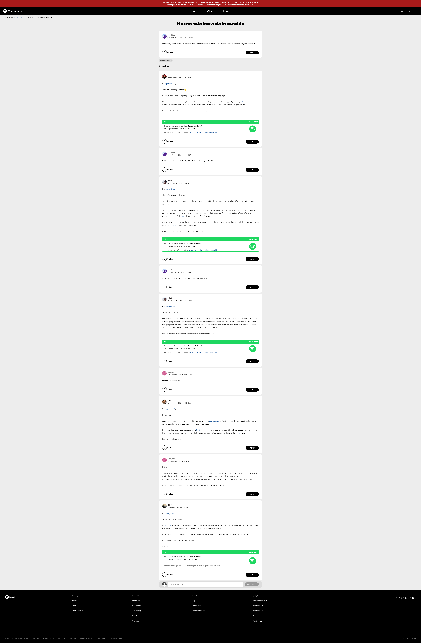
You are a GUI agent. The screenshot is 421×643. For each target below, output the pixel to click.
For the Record (77, 610)
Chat (210, 11)
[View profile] (164, 36)
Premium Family (259, 610)
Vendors (135, 621)
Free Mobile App (198, 610)
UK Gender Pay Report (116, 638)
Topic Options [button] (165, 60)
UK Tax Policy (101, 638)
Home (15, 17)
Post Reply (251, 584)
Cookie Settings (49, 638)
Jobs (74, 605)
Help (194, 11)
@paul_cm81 (170, 409)
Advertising (136, 610)
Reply (252, 52)
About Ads (61, 638)
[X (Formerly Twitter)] (406, 597)
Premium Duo (258, 605)
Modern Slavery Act (86, 638)
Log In (409, 11)
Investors (135, 616)
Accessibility (73, 638)
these (244, 102)
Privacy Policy (35, 638)
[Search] (402, 11)
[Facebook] (413, 597)
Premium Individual (260, 600)
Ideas (226, 11)
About (74, 600)
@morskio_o (170, 83)
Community (15, 11)
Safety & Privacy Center (20, 638)
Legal (7, 638)
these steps (224, 5)
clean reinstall (214, 421)
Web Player (196, 605)
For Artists (136, 600)
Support (195, 600)
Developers (136, 605)
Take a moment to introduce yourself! (202, 132)
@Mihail (199, 430)
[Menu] (416, 11)
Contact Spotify (198, 616)
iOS (26, 17)
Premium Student (259, 616)
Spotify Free (257, 621)
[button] (258, 36)
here (183, 216)
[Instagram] (399, 597)
